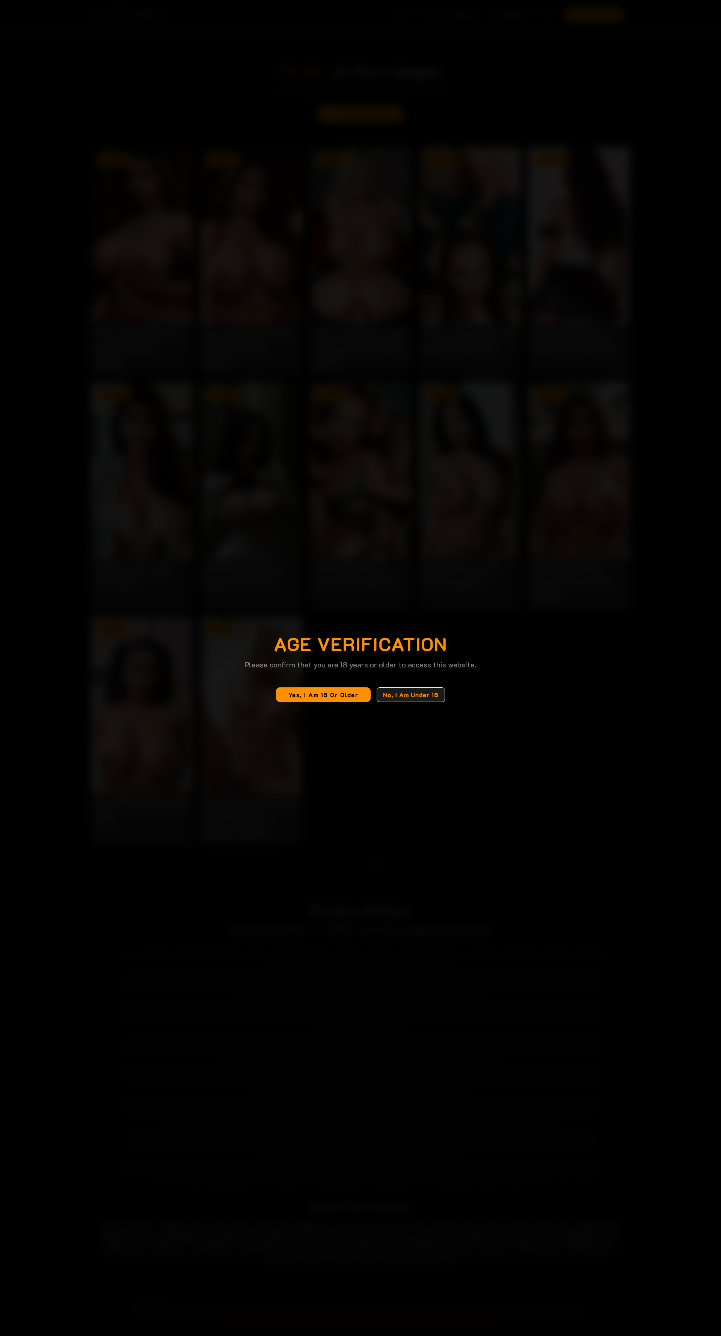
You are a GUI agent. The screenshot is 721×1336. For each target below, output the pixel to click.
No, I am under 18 (411, 695)
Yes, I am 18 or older (323, 695)
